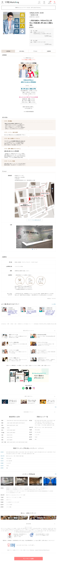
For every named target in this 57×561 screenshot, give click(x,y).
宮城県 (11, 430)
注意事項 (49, 51)
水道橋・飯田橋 (47, 425)
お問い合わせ (44, 540)
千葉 (35, 429)
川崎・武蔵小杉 (45, 427)
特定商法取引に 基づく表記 (18, 540)
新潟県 (8, 432)
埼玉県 (17, 420)
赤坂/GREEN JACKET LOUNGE (36, 491)
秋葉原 (48, 422)
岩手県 (8, 430)
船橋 (39, 429)
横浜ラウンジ (8, 494)
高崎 (35, 439)
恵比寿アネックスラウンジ (19, 489)
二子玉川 (43, 423)
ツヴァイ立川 (21, 491)
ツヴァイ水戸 (16, 502)
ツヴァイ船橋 (18, 497)
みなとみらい (39, 427)
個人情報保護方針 (29, 540)
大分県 (17, 442)
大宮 (35, 432)
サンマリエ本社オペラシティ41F (12, 491)
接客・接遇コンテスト (46, 365)
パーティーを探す (29, 558)
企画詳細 (8, 51)
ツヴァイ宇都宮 (9, 504)
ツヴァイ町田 (26, 491)
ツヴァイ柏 (14, 497)
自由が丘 (49, 423)
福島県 (14, 430)
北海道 (8, 427)
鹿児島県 (23, 442)
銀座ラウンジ (17, 488)
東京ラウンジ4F (39, 488)
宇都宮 (36, 437)
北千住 (51, 422)
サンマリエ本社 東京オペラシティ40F (13, 492)
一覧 (55, 407)
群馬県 (26, 420)
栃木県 (23, 420)
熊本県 (14, 442)
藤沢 (49, 427)
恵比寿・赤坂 (52, 420)
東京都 (8, 420)
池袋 (38, 422)
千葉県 (14, 420)
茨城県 (20, 420)
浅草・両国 (52, 425)
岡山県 (8, 437)
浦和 (39, 432)
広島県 (11, 437)
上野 (46, 422)
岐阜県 (14, 425)
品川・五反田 (42, 422)
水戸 (38, 434)
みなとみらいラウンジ (16, 494)
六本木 (36, 422)
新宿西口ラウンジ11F (10, 488)
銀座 (40, 420)
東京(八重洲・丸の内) (46, 420)
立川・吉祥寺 (37, 423)
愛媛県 (11, 439)
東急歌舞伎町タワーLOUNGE (47, 491)
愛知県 (8, 425)
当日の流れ (21, 51)
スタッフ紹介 (25, 365)
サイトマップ (51, 540)
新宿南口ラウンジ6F (10, 489)
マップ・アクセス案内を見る (34, 220)
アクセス (35, 51)
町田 (41, 423)
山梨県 (11, 432)
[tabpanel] (14, 23)
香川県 (8, 439)
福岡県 (8, 442)
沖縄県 (26, 442)
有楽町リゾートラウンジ (31, 488)
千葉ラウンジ (8, 497)
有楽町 (38, 420)
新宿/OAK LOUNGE (28, 489)
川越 (37, 432)
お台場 (53, 423)
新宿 (35, 420)
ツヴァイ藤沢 (22, 494)
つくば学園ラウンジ (10, 502)
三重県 (17, 425)
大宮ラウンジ (8, 499)
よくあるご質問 (37, 540)
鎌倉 (51, 427)
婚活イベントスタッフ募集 (34, 365)
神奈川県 (11, 420)
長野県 (14, 432)
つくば (36, 434)
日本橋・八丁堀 (40, 425)
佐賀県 (11, 442)
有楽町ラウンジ (45, 488)
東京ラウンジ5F (23, 488)
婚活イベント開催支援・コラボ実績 (13, 365)
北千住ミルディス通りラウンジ (38, 489)
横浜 (35, 427)
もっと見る (54, 304)
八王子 (36, 425)
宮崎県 (19, 442)
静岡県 (11, 425)
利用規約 (9, 540)
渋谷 (46, 423)
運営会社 (4, 540)
